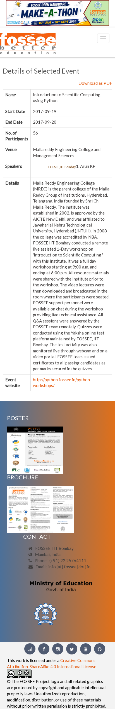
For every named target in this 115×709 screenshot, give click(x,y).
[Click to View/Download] (35, 449)
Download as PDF (95, 83)
